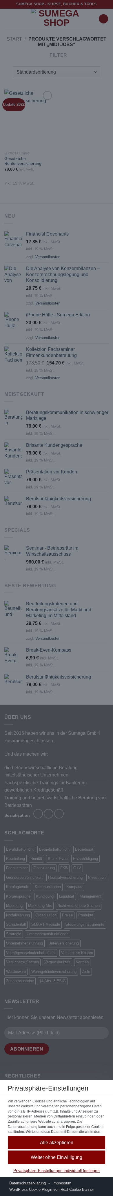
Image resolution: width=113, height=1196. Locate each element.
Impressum (61, 1183)
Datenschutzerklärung (27, 1183)
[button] (56, 1157)
